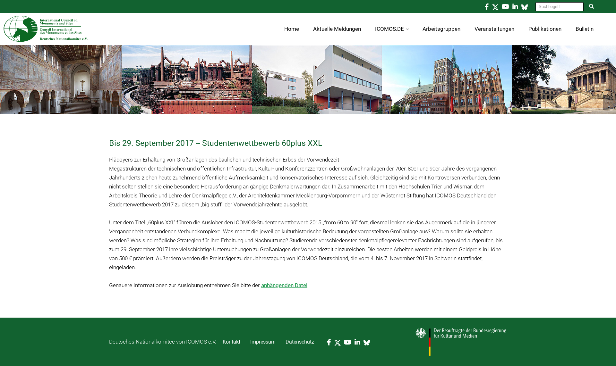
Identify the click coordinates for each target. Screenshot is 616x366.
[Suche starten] (591, 6)
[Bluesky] (524, 6)
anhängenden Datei (284, 285)
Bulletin (585, 29)
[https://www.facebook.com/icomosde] (487, 6)
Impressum (263, 342)
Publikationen (544, 29)
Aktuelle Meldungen (337, 29)
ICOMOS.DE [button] (389, 29)
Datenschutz (300, 342)
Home (291, 29)
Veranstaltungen (494, 29)
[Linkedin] (515, 6)
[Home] (44, 28)
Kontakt (231, 342)
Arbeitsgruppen (441, 29)
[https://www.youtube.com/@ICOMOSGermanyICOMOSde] (505, 6)
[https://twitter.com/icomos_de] (495, 6)
